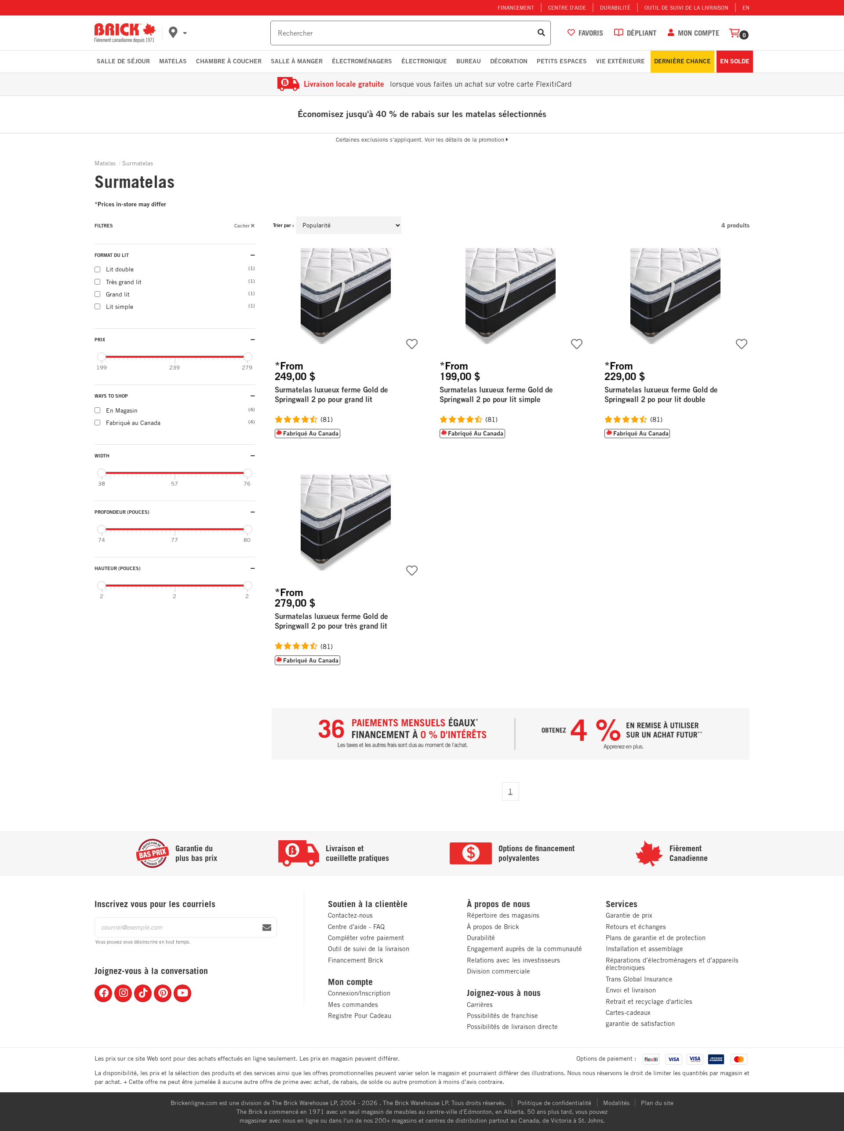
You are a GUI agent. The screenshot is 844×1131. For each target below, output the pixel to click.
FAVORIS (590, 32)
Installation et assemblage (644, 948)
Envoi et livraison (631, 990)
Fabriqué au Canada (169, 423)
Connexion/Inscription (359, 993)
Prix (100, 339)
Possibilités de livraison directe (512, 1026)
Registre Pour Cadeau (359, 1015)
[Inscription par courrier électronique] (267, 928)
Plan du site (657, 1103)
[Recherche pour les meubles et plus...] (541, 33)
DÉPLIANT (642, 32)
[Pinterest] (162, 993)
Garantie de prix (629, 915)
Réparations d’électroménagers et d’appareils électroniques (672, 964)
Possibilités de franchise (502, 1015)
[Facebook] (103, 993)
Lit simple (169, 307)
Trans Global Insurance (639, 979)
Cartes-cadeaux (628, 1012)
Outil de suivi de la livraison (686, 7)
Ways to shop (111, 396)
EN (745, 7)
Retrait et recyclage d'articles (649, 1001)
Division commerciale (498, 971)
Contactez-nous (350, 915)
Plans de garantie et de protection (656, 937)
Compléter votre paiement (366, 937)
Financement (516, 7)
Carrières (480, 1004)
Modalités (616, 1103)
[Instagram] (123, 993)
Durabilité (615, 7)
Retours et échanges (636, 926)
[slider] (101, 356)
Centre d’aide (567, 7)
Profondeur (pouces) (122, 512)
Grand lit (169, 294)
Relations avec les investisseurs (513, 960)
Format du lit (112, 255)
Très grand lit (169, 282)
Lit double (169, 269)
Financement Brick (355, 960)
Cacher (242, 225)
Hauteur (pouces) (118, 568)
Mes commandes (353, 1004)
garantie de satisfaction (640, 1023)
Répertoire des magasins (503, 915)
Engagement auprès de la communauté (524, 948)
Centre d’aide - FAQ (356, 926)
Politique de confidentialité (554, 1103)
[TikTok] (143, 993)
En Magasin (169, 410)
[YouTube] (182, 993)
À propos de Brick (493, 926)
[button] (218, 33)
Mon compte (350, 982)
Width (102, 455)
